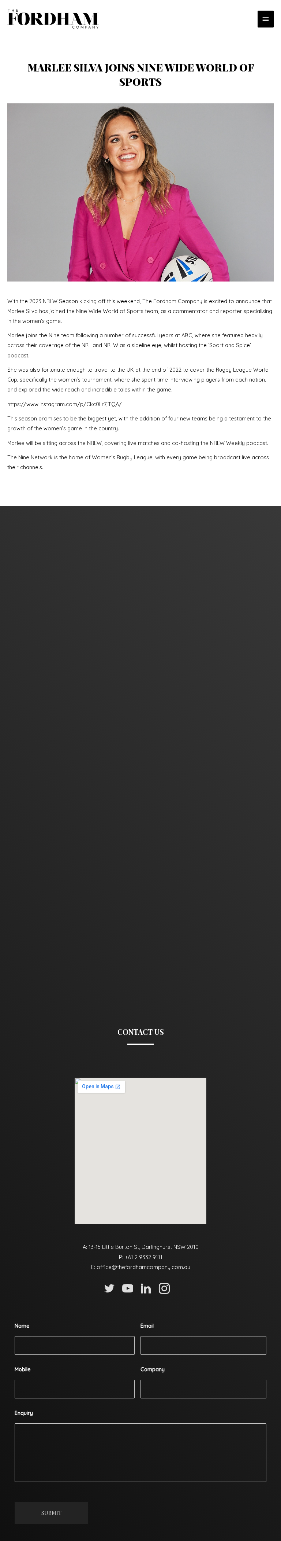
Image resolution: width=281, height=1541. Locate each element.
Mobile (23, 1369)
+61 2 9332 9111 (143, 1257)
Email (147, 1326)
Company (152, 1369)
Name (22, 1326)
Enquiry (24, 1413)
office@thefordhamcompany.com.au (143, 1267)
